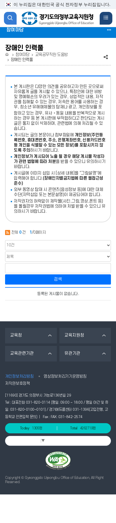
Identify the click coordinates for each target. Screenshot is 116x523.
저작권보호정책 (17, 383)
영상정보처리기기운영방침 (65, 376)
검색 (58, 279)
